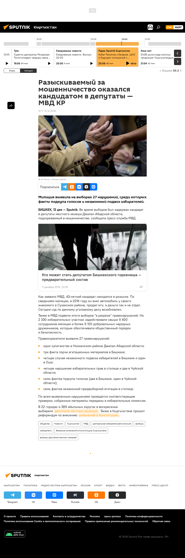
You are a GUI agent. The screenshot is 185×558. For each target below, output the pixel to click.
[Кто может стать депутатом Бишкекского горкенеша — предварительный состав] (92, 247)
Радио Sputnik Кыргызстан (114, 50)
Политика (30, 485)
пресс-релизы (112, 516)
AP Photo (45, 179)
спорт (98, 485)
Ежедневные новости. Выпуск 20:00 (73, 56)
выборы (139, 423)
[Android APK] (15, 534)
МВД (86, 423)
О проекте (10, 516)
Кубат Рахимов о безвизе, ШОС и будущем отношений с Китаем (116, 57)
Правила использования (34, 516)
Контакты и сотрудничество (69, 516)
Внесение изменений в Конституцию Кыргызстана (81, 430)
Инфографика (138, 485)
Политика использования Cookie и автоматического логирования (42, 521)
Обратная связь (161, 521)
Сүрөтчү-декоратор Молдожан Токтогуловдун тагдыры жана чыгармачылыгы (32, 57)
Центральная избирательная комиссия (111, 423)
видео (110, 485)
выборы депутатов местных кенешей (58, 437)
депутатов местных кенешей (76, 411)
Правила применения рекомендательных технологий (116, 521)
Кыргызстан (73, 423)
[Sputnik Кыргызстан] (18, 30)
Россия (86, 485)
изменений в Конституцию (98, 415)
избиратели (46, 430)
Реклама (95, 516)
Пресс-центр (160, 485)
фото (122, 485)
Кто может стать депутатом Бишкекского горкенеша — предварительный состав (91, 277)
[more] (141, 286)
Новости (58, 423)
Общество (45, 423)
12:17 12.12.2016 (47, 111)
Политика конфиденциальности (143, 516)
